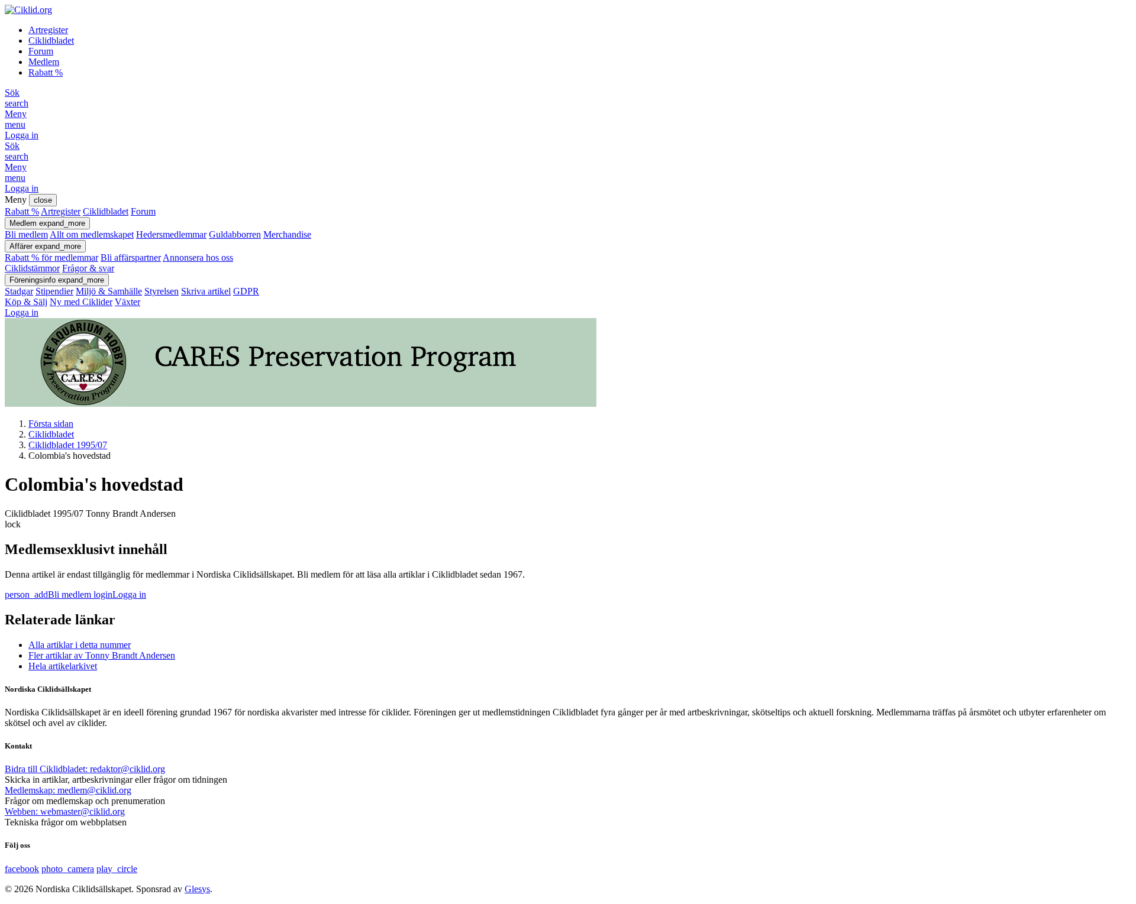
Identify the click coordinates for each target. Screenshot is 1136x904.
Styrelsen (161, 291)
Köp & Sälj (26, 302)
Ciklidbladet (51, 40)
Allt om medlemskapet (92, 234)
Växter (127, 302)
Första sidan (50, 424)
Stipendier (54, 291)
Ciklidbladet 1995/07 (67, 445)
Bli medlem (26, 234)
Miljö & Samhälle (109, 291)
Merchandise (287, 234)
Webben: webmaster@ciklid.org (65, 811)
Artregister (48, 30)
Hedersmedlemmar (171, 234)
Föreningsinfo (56, 280)
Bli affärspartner (131, 257)
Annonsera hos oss (198, 257)
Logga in (21, 135)
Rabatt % (45, 72)
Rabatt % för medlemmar (51, 257)
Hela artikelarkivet (62, 666)
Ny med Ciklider (81, 302)
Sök (16, 98)
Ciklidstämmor (32, 268)
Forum (40, 51)
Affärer (45, 246)
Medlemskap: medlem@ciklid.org (68, 790)
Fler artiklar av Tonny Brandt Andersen (101, 655)
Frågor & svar (88, 268)
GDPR (246, 291)
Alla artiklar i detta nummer (79, 645)
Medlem (43, 62)
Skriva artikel (206, 291)
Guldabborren (235, 234)
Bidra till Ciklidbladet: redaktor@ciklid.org (85, 769)
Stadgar (19, 291)
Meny (16, 119)
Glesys (197, 889)
